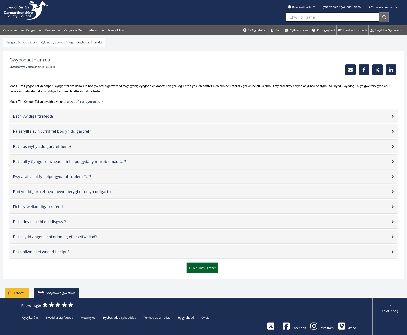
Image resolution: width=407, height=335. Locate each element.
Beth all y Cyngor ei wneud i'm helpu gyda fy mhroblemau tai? (76, 162)
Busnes (50, 30)
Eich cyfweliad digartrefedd (45, 207)
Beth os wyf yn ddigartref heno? (49, 147)
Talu (278, 30)
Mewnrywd (88, 318)
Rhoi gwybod (325, 30)
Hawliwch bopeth (354, 30)
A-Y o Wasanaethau (381, 7)
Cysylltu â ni (30, 318)
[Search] (384, 17)
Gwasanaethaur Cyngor (20, 30)
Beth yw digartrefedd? (40, 117)
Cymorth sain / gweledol (337, 7)
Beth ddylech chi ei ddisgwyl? (46, 222)
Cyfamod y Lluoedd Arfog (56, 42)
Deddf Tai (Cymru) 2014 (86, 101)
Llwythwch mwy (202, 268)
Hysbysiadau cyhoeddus (119, 318)
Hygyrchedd (186, 318)
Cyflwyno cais (298, 30)
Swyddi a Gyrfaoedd (388, 30)
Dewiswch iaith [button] (301, 7)
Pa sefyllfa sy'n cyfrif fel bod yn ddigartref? (59, 132)
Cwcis (205, 318)
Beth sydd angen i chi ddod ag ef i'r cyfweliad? (62, 237)
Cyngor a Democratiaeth (82, 30)
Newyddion (116, 30)
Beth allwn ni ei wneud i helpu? (48, 252)
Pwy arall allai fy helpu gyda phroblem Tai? (59, 177)
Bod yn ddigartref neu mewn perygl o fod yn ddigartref (70, 192)
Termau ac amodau (156, 318)
